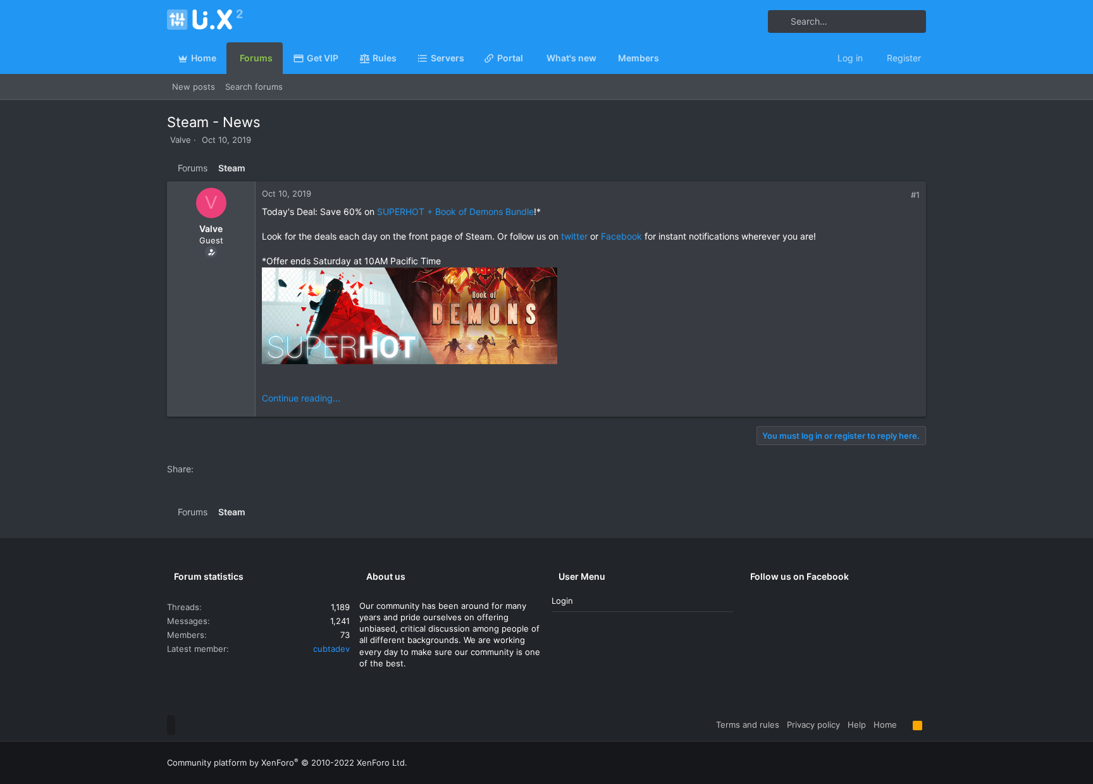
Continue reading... (301, 398)
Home (885, 725)
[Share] (901, 195)
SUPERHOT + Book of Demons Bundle (455, 211)
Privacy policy (813, 725)
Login (562, 601)
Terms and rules (747, 725)
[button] (469, 58)
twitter (574, 236)
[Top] (905, 724)
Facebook (621, 236)
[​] (591, 317)
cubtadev (331, 649)
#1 (915, 195)
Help (857, 725)
